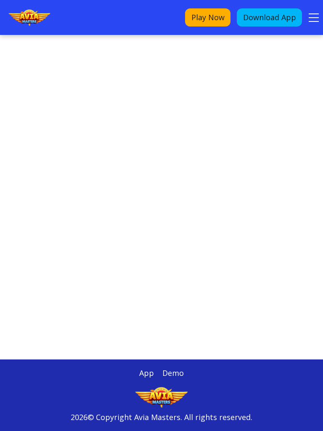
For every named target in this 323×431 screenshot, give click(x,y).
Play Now (208, 17)
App (146, 373)
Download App (269, 17)
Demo (173, 373)
